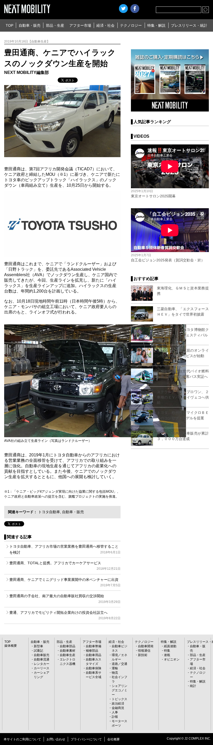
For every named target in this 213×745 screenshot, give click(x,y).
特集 (167, 650)
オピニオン (171, 659)
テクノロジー (131, 25)
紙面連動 (170, 646)
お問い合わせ (55, 739)
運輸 (115, 668)
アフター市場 (80, 25)
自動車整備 (93, 646)
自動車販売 (41, 655)
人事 (115, 712)
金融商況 (118, 708)
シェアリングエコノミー (119, 690)
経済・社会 (105, 25)
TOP (9, 25)
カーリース (41, 668)
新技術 (142, 655)
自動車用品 (93, 655)
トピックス (119, 699)
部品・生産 (55, 25)
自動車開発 (146, 646)
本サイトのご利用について (22, 739)
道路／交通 (119, 664)
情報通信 (144, 650)
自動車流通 (41, 659)
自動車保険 (93, 668)
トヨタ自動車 (49, 512)
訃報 (115, 717)
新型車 (38, 646)
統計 (193, 686)
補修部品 (92, 650)
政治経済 (118, 703)
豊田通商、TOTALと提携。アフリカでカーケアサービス (64, 565)
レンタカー (41, 664)
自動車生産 (67, 655)
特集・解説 (156, 25)
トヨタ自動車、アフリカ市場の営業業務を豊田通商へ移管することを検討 (64, 549)
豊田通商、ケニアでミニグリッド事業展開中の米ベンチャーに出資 (64, 582)
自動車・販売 (30, 25)
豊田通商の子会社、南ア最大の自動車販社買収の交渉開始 (64, 598)
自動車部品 (67, 646)
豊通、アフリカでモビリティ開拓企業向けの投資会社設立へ (64, 615)
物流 (115, 672)
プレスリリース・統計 (189, 25)
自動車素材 (67, 650)
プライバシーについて (86, 739)
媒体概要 (10, 645)
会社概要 (113, 739)
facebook (134, 8)
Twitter (123, 8)
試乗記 (38, 650)
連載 (167, 655)
